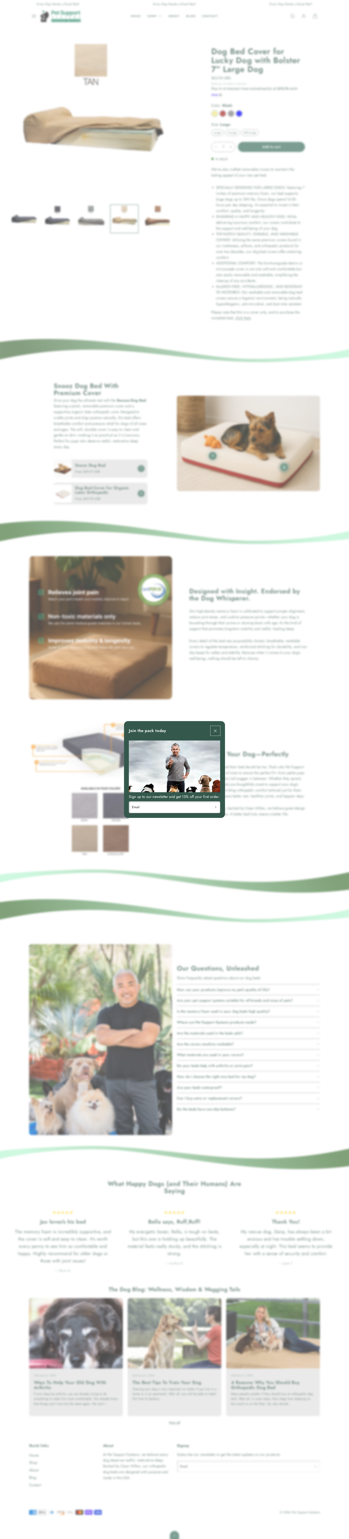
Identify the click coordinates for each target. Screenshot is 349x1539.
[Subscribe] (215, 807)
